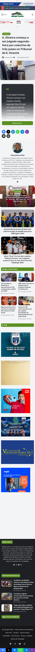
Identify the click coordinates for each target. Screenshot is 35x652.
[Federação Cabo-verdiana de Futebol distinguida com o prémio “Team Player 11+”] (6, 608)
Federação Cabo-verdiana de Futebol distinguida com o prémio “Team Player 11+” (23, 607)
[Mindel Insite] (17, 14)
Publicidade (6, 636)
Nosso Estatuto (25, 632)
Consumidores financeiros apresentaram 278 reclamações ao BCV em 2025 (8, 287)
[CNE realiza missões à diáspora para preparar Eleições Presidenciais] (26, 277)
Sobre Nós (8, 632)
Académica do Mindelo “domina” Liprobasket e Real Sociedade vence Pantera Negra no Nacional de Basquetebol (24, 584)
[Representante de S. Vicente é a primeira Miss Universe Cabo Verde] (9, 300)
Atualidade (6, 34)
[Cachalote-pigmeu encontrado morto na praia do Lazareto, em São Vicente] (6, 596)
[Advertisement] (17, 518)
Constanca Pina (9, 57)
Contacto (16, 632)
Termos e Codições (26, 636)
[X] (16, 565)
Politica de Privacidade (17, 639)
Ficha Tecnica (15, 636)
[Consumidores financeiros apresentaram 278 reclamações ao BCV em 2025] (9, 277)
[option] (17, 196)
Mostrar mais (17, 123)
